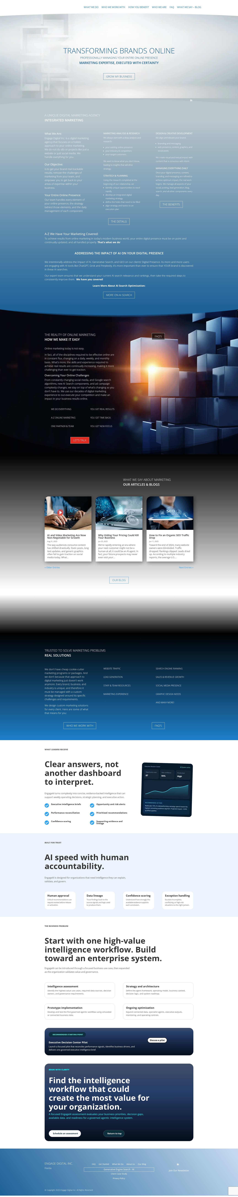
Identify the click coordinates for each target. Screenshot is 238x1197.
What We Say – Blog (189, 7)
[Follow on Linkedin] (191, 100)
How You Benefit (138, 7)
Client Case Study (119, 1173)
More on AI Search (119, 295)
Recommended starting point (68, 1034)
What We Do (91, 7)
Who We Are (159, 7)
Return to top (114, 1133)
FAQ (172, 7)
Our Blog (119, 580)
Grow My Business (119, 76)
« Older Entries (52, 567)
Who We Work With (113, 7)
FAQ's (158, 336)
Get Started (104, 1164)
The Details (119, 221)
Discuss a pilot (157, 1040)
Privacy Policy (119, 1178)
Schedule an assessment (65, 1133)
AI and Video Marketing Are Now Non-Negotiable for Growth (66, 536)
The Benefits (171, 204)
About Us (130, 1164)
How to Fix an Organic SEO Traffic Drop (169, 536)
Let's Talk (79, 440)
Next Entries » (186, 567)
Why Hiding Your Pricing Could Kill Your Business (118, 536)
